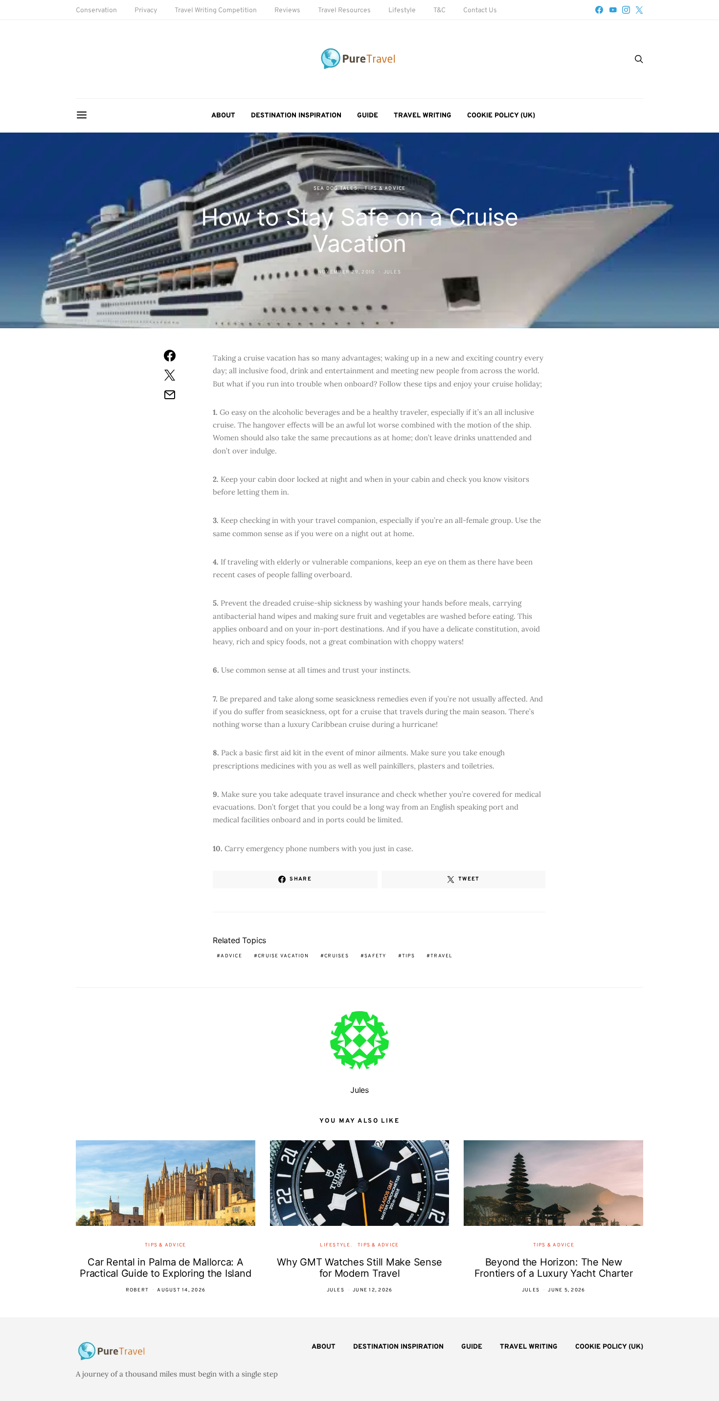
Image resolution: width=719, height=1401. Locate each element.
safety (375, 956)
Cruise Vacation (283, 956)
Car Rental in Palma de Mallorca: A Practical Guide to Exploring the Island (165, 1267)
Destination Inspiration (296, 116)
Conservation (96, 10)
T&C (439, 10)
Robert (137, 1290)
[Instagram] (626, 10)
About (223, 116)
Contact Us (480, 10)
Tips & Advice (384, 188)
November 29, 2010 (346, 272)
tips (408, 956)
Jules (392, 272)
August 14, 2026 (181, 1290)
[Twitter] (639, 10)
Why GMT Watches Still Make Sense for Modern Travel (359, 1267)
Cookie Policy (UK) (501, 116)
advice (231, 956)
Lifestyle (402, 10)
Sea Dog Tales (336, 188)
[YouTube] (613, 10)
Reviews (287, 10)
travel (441, 956)
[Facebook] (599, 10)
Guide (367, 116)
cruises (336, 956)
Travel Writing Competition (216, 10)
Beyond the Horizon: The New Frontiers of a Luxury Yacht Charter (553, 1267)
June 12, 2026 (372, 1290)
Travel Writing (422, 116)
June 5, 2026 (566, 1290)
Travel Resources (344, 10)
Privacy (146, 10)
